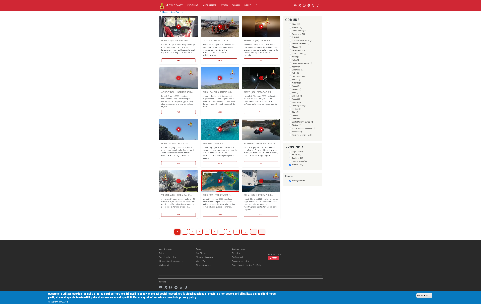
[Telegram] (309, 5)
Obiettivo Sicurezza (204, 257)
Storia (224, 5)
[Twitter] (300, 5)
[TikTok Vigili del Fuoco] (186, 287)
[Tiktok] (318, 5)
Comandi (236, 5)
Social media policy (167, 257)
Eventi (198, 249)
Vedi (178, 60)
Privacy (162, 253)
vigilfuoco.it (164, 265)
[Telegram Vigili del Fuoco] (175, 287)
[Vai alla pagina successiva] (253, 232)
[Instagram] (304, 5)
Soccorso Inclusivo (240, 261)
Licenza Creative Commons (171, 261)
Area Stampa (209, 5)
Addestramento (239, 249)
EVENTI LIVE (193, 5)
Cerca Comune (176, 12)
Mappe (248, 5)
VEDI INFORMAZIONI (58, 301)
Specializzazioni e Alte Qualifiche (246, 265)
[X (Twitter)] (165, 287)
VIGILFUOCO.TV (176, 5)
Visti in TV (200, 261)
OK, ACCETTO (424, 295)
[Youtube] (295, 5)
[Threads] (313, 5)
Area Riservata (165, 249)
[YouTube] (160, 287)
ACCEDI (274, 258)
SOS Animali (237, 257)
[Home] (161, 5)
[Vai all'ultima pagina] (261, 232)
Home (165, 12)
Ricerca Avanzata (203, 265)
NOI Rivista (201, 253)
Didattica (236, 253)
